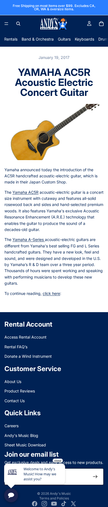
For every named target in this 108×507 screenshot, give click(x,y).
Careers (11, 425)
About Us (12, 381)
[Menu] (6, 23)
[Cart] (101, 24)
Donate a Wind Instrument (28, 356)
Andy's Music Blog (21, 435)
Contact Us (14, 400)
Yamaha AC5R (25, 192)
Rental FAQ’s (15, 346)
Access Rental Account (25, 337)
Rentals (10, 39)
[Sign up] (95, 477)
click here (51, 293)
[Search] (18, 24)
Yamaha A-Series (28, 239)
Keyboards (84, 39)
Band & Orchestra (38, 39)
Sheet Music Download (25, 445)
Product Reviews (19, 391)
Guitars (64, 39)
